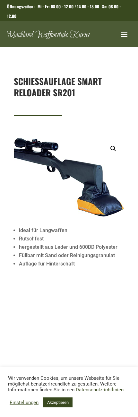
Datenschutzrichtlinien (100, 390)
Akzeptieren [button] (58, 402)
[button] (113, 148)
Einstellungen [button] (24, 402)
